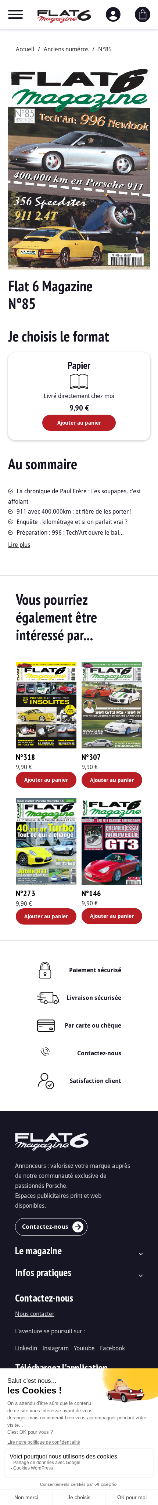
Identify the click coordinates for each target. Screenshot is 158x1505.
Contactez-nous (99, 1053)
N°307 (91, 757)
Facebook (112, 1348)
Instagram (55, 1348)
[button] (140, 78)
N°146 (91, 893)
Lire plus (19, 544)
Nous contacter (34, 1313)
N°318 (25, 757)
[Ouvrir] (15, 14)
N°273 (25, 893)
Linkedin (26, 1348)
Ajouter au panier (79, 422)
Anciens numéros (66, 49)
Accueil (25, 49)
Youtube (84, 1348)
